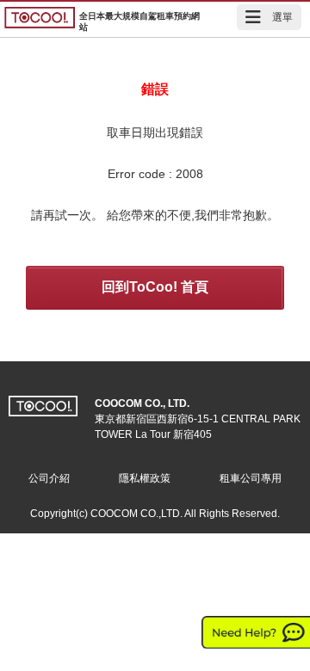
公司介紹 (49, 478)
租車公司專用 (251, 478)
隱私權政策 (144, 478)
